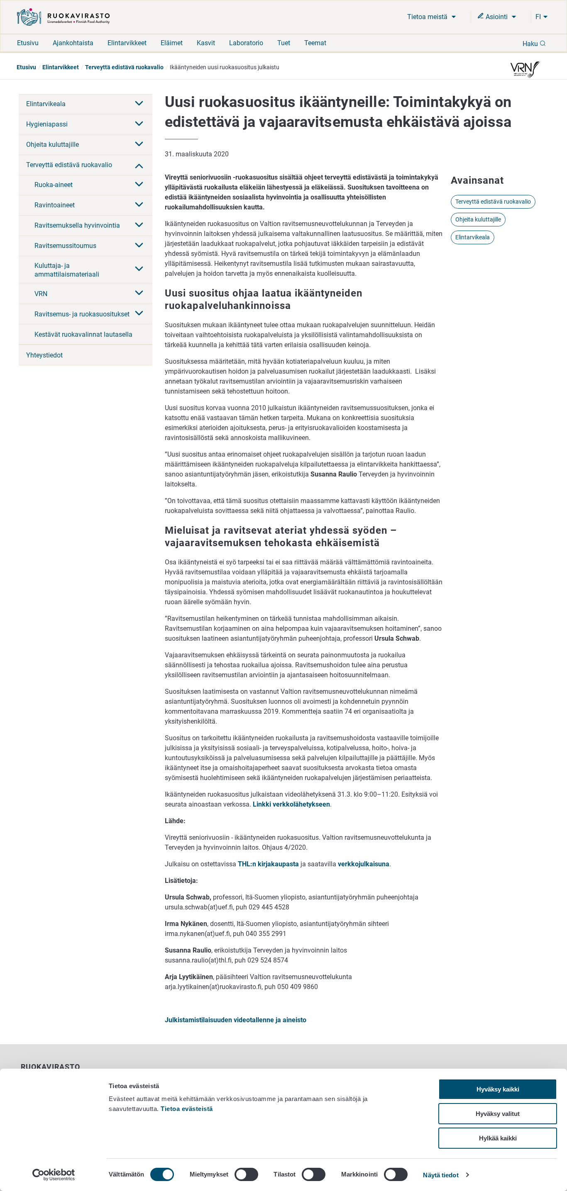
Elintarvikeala (46, 104)
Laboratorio (246, 43)
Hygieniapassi (47, 124)
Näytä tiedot (440, 1175)
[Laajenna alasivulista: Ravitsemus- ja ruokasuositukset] (139, 314)
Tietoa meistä (428, 17)
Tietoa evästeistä (187, 1108)
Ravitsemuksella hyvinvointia (77, 225)
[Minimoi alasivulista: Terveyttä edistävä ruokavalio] (139, 165)
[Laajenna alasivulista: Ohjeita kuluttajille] (139, 145)
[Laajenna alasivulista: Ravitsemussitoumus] (139, 246)
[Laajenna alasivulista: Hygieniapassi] (139, 124)
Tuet (283, 43)
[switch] (246, 1174)
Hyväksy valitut (498, 1113)
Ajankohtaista (73, 43)
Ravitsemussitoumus (65, 246)
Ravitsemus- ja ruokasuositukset (82, 314)
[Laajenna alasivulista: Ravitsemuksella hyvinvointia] (139, 225)
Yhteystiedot (44, 355)
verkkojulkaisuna (363, 864)
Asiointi (496, 17)
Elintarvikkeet (127, 43)
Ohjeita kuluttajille (52, 144)
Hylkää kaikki (498, 1138)
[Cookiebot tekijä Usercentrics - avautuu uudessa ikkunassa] (53, 1175)
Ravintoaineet (54, 205)
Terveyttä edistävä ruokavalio (124, 67)
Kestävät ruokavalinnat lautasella (83, 334)
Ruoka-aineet (53, 185)
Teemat (315, 43)
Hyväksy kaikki (498, 1089)
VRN (40, 294)
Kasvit (206, 43)
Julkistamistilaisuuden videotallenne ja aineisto (235, 1020)
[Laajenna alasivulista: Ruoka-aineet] (139, 185)
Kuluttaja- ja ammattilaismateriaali (66, 270)
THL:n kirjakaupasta (268, 864)
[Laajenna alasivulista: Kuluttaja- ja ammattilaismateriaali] (139, 269)
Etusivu (28, 43)
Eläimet (172, 43)
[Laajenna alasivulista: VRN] (139, 293)
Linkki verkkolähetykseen (291, 804)
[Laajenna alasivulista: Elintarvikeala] (139, 104)
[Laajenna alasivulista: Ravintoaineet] (139, 205)
